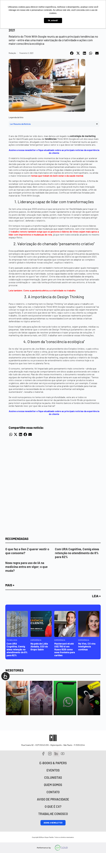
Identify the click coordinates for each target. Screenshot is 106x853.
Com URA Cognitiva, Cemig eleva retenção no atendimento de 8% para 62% (77, 553)
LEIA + (96, 596)
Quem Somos (53, 785)
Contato (53, 792)
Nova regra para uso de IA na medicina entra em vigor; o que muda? (26, 566)
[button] (72, 53)
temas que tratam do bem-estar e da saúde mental (57, 175)
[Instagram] (50, 753)
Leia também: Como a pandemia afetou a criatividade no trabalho (42, 290)
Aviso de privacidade (53, 799)
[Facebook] (43, 753)
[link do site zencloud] (61, 847)
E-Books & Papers (53, 763)
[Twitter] (56, 753)
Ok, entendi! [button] (53, 20)
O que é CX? (53, 806)
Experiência (36, 640)
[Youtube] (62, 753)
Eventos (53, 770)
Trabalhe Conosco (53, 814)
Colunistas (53, 777)
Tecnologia (12, 640)
